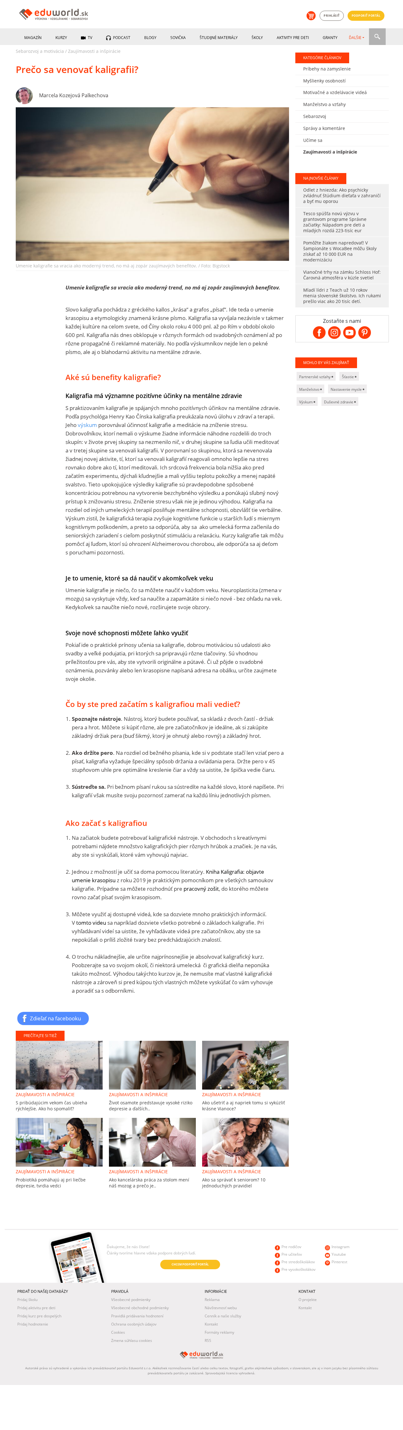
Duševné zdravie (339, 402)
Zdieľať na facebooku (55, 1018)
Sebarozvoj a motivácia (40, 51)
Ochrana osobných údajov (133, 1324)
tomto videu (91, 922)
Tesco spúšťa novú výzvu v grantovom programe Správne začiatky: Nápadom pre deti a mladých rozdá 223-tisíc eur (334, 221)
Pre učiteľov (291, 1254)
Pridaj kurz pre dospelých (39, 1316)
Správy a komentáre (324, 128)
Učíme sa (312, 140)
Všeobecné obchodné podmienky (140, 1307)
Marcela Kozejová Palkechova (73, 95)
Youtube (339, 1254)
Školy (257, 37)
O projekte (307, 1299)
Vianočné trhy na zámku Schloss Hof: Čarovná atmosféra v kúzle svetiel (342, 275)
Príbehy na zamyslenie (327, 69)
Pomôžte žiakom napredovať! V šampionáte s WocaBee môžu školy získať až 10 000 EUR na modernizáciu (340, 251)
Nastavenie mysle (347, 389)
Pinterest (339, 1262)
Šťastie (348, 376)
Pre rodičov (291, 1246)
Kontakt (211, 1324)
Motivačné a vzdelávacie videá (335, 92)
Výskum (306, 402)
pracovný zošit (201, 888)
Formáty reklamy (219, 1332)
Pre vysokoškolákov (298, 1269)
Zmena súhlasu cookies (131, 1340)
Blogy (150, 37)
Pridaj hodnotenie (32, 1324)
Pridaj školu (27, 1299)
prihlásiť (332, 16)
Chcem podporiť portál (190, 1264)
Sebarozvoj (314, 116)
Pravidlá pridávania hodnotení (137, 1316)
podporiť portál (366, 16)
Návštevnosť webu (221, 1307)
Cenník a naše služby (223, 1316)
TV (89, 37)
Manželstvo (309, 389)
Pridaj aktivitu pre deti (36, 1307)
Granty (330, 37)
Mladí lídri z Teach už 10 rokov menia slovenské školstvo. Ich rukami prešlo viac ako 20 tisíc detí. (342, 295)
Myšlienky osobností (324, 81)
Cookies (118, 1332)
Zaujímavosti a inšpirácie (94, 51)
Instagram (340, 1246)
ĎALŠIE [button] (355, 37)
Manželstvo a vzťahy (324, 104)
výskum (87, 425)
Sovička (178, 37)
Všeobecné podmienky (130, 1299)
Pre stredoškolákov (298, 1262)
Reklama (212, 1299)
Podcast (121, 37)
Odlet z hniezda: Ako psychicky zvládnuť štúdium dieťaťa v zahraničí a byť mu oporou (342, 195)
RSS (208, 1340)
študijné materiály (219, 37)
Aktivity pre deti (293, 37)
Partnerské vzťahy (315, 376)
